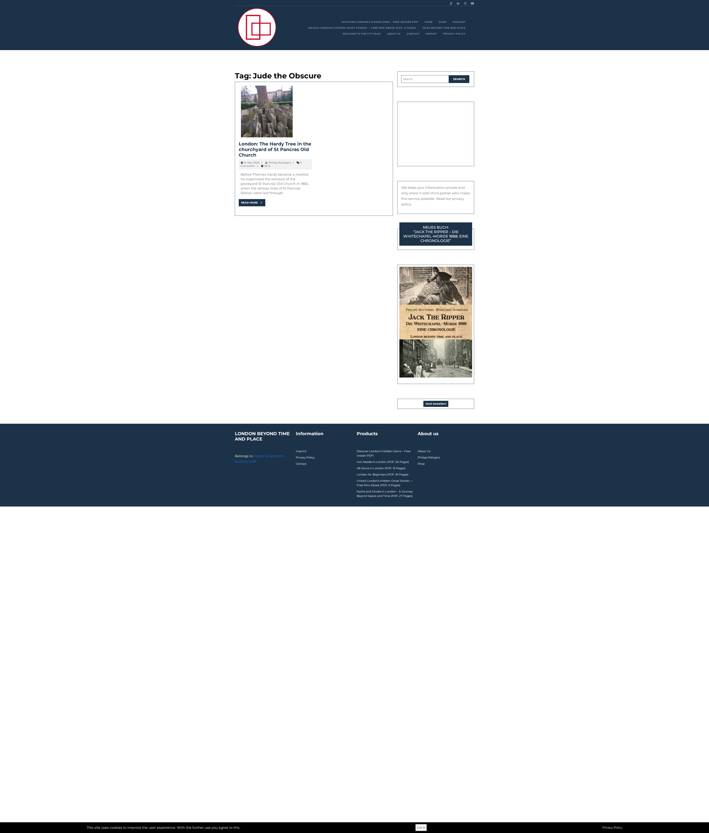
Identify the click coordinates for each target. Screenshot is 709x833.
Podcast (459, 22)
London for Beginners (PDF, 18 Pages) (382, 474)
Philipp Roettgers (280, 162)
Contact (413, 33)
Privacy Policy (454, 33)
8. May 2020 (252, 162)
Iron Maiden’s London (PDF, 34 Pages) (383, 462)
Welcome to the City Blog (361, 33)
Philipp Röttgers (429, 457)
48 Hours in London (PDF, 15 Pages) (381, 468)
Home (429, 22)
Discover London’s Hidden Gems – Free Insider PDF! (380, 22)
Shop (442, 22)
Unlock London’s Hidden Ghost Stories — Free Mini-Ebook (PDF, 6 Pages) (362, 27)
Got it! (421, 827)
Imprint (431, 33)
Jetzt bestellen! (435, 403)
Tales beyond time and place (443, 27)
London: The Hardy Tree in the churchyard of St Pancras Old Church (275, 149)
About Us (393, 33)
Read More (253, 203)
